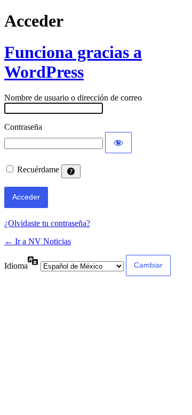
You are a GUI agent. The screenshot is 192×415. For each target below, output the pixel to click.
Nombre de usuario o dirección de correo (73, 97)
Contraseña (23, 126)
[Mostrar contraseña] (118, 142)
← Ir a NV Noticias (37, 241)
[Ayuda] (71, 171)
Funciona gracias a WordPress (73, 62)
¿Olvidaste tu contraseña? (47, 223)
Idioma (16, 265)
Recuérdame (38, 169)
